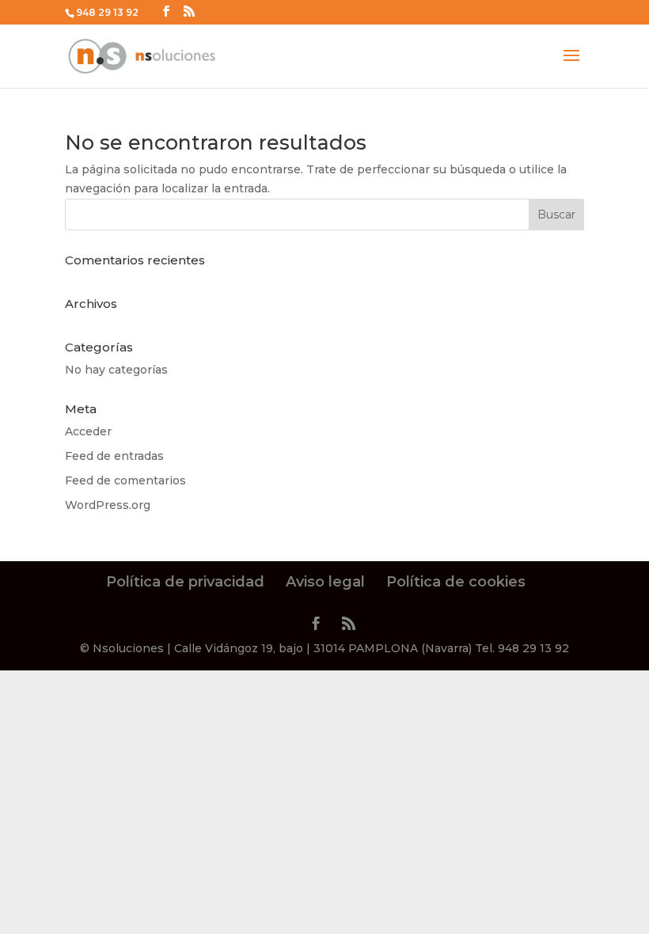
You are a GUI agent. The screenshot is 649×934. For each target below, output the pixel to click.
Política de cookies (456, 581)
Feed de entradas (114, 456)
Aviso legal (325, 581)
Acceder (88, 431)
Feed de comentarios (125, 480)
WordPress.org (107, 505)
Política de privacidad (185, 581)
